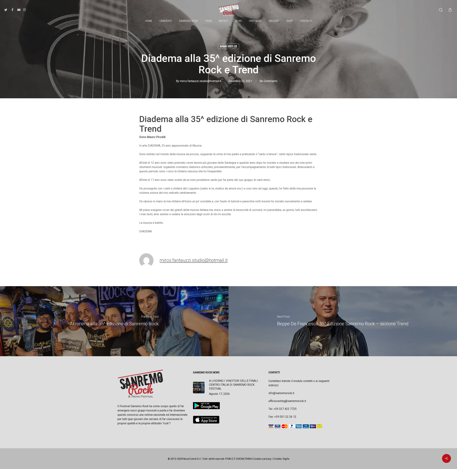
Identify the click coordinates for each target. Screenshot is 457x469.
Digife (286, 458)
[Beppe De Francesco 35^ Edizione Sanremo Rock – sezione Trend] (342, 321)
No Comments (268, 81)
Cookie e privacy (262, 458)
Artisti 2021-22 (228, 46)
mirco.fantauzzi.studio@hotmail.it (200, 81)
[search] (441, 10)
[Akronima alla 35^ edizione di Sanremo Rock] (114, 321)
